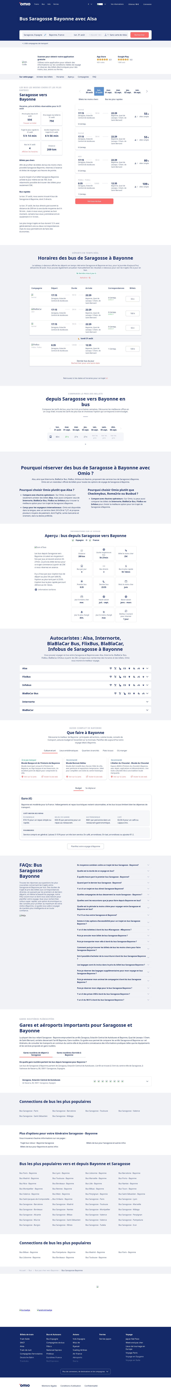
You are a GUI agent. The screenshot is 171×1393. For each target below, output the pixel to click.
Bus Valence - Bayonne (29, 1194)
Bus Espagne (52, 1339)
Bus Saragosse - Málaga (62, 1116)
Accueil (22, 1270)
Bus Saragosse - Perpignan (130, 1214)
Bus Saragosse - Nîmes (62, 1225)
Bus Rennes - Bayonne (62, 1188)
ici (107, 378)
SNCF (22, 1342)
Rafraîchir (84, 278)
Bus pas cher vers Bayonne (47, 1270)
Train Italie (25, 1339)
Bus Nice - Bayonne (27, 1183)
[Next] (147, 91)
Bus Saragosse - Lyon (128, 1199)
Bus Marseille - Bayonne (96, 1178)
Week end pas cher (134, 1342)
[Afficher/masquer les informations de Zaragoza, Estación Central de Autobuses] (147, 1081)
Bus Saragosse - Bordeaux (30, 1209)
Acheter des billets (45, 77)
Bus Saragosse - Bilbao (62, 1214)
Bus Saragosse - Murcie (29, 1220)
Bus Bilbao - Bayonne (95, 1188)
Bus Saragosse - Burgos (29, 1225)
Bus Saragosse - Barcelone (64, 1111)
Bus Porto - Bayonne (127, 1178)
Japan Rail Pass (132, 1339)
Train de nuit (26, 1350)
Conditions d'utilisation (70, 1386)
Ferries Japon (105, 1339)
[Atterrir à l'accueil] (26, 4)
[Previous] (50, 428)
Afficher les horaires (30, 152)
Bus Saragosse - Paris (28, 1111)
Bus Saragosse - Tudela (96, 1225)
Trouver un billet (29, 123)
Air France (77, 1353)
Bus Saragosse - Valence (129, 1111)
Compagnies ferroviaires (31, 1353)
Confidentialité (91, 1386)
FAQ (94, 77)
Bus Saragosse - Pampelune (131, 1220)
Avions (76, 1334)
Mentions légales (49, 1386)
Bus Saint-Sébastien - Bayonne (132, 1194)
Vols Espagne (79, 1339)
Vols (49, 4)
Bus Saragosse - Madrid (62, 1204)
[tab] (88, 99)
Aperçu (71, 77)
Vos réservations (117, 4)
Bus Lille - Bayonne (94, 1183)
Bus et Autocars (53, 1334)
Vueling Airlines (80, 1350)
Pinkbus (50, 1353)
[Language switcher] (101, 4)
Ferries (56, 4)
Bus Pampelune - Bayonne (63, 1252)
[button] (80, 35)
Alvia (22, 1346)
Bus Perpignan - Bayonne (97, 1194)
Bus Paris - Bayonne (28, 1173)
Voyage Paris (132, 1353)
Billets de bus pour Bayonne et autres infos (39, 1146)
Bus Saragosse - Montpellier (98, 1209)
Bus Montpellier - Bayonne (31, 1188)
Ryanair (76, 1346)
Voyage (129, 1334)
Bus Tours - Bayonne (127, 1188)
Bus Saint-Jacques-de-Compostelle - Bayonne (39, 1199)
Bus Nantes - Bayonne (128, 1183)
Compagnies (83, 77)
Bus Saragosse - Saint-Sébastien (33, 1116)
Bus (43, 4)
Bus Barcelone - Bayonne (129, 1173)
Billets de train (27, 1334)
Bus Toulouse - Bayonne (62, 1178)
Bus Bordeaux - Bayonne (63, 1183)
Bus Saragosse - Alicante (30, 1214)
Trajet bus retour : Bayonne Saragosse (37, 1143)
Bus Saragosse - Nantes (62, 1209)
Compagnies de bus (55, 1342)
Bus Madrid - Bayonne (29, 1178)
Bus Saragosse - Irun (128, 1225)
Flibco (49, 1346)
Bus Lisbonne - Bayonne (96, 1173)
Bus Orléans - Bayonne (62, 1199)
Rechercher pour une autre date (85, 363)
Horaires (60, 77)
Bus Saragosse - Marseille (130, 1204)
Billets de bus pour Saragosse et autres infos (106, 1143)
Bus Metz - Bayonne (61, 1194)
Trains (36, 4)
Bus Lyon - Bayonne (61, 1173)
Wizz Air (76, 1342)
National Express (54, 1350)
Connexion (147, 4)
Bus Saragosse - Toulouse (97, 1111)
